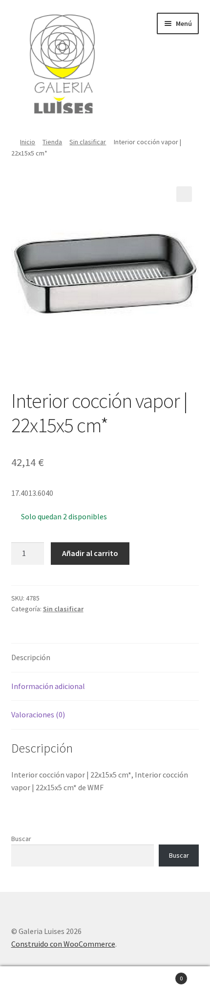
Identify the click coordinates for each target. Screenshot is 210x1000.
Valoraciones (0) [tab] (38, 714)
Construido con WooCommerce (63, 944)
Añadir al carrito (90, 553)
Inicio (27, 141)
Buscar (21, 838)
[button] (184, 194)
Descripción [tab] (30, 657)
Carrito (161, 975)
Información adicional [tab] (48, 686)
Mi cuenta (35, 983)
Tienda (52, 141)
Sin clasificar (87, 141)
